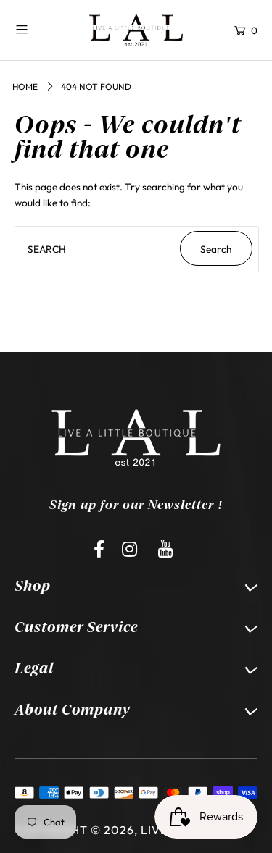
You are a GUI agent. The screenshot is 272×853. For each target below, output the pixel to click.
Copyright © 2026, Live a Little (119, 830)
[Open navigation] (41, 29)
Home (25, 86)
